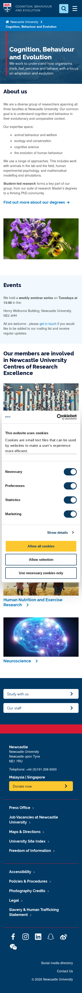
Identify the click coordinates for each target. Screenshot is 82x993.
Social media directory (57, 963)
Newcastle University (24, 22)
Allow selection (41, 559)
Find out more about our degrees (34, 202)
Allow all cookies (41, 546)
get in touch (48, 323)
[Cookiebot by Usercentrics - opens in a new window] (58, 417)
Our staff (14, 708)
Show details (57, 532)
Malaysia (16, 777)
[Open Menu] (74, 8)
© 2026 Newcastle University (52, 979)
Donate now (22, 786)
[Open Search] (63, 8)
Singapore (36, 777)
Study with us (18, 693)
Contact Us (65, 971)
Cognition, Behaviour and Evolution (31, 26)
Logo (7, 8)
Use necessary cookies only (41, 573)
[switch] (70, 485)
